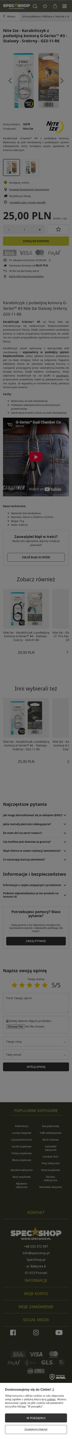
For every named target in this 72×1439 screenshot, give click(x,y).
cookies (51, 1399)
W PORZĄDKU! (36, 1418)
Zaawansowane (36, 1429)
